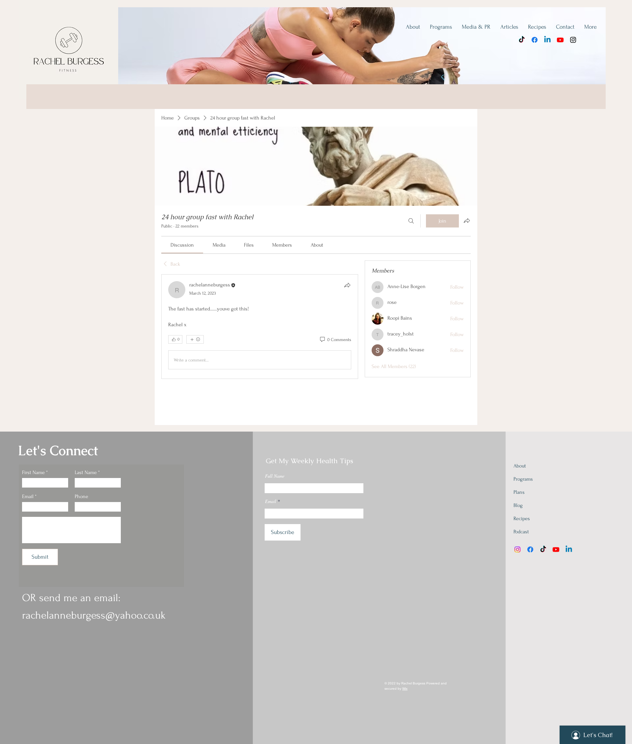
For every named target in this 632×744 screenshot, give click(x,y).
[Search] (411, 220)
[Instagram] (573, 40)
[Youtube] (560, 40)
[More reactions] (195, 339)
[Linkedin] (547, 40)
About (520, 466)
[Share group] (467, 221)
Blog (518, 505)
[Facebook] (535, 40)
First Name (33, 472)
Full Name (274, 476)
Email (28, 496)
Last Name (86, 472)
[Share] (347, 285)
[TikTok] (522, 40)
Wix (405, 688)
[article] (259, 326)
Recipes (522, 518)
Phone (81, 496)
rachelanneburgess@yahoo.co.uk (94, 615)
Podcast (521, 532)
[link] (182, 245)
